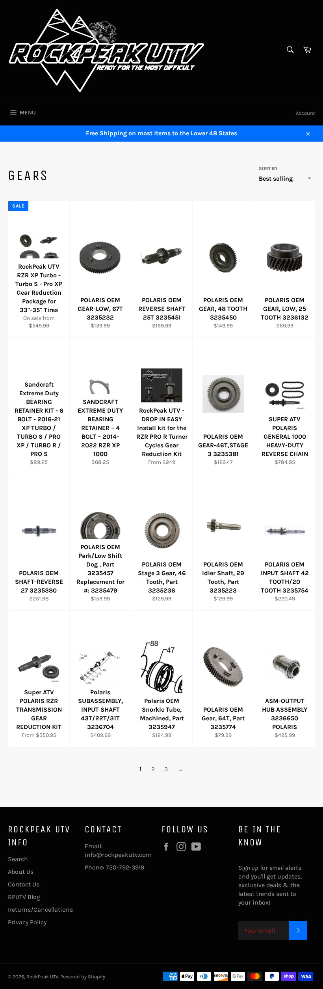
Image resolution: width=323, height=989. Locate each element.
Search (18, 859)
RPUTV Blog (24, 897)
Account (305, 113)
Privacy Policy (27, 922)
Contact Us (23, 884)
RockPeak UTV (42, 977)
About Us (20, 871)
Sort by (268, 168)
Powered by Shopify (82, 977)
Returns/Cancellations (40, 909)
